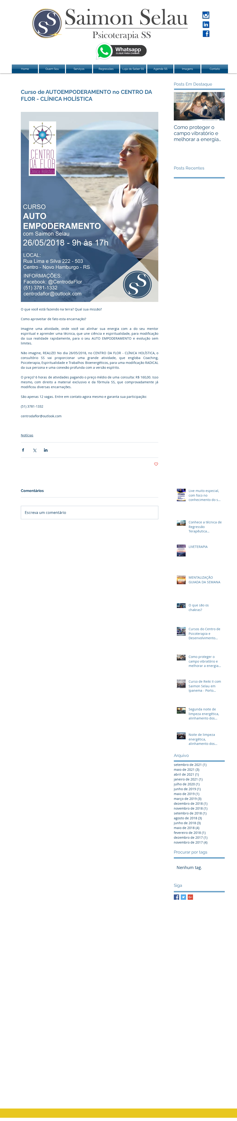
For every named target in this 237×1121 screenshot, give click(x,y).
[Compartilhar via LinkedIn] (46, 450)
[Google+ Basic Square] (190, 897)
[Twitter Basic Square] (183, 897)
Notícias (27, 435)
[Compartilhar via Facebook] (23, 450)
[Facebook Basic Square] (176, 897)
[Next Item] (217, 106)
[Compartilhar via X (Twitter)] (34, 450)
